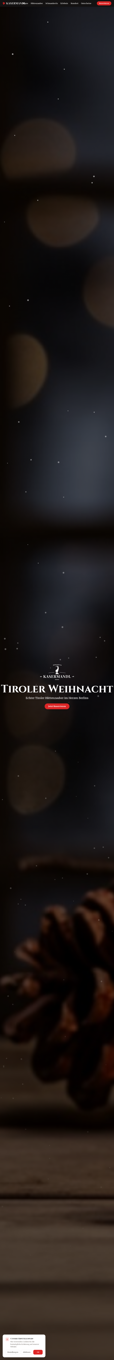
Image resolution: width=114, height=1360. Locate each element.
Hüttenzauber (37, 3)
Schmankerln (52, 3)
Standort (74, 3)
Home (25, 3)
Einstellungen (12, 1352)
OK (38, 1352)
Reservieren (104, 3)
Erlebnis (64, 3)
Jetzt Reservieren (57, 706)
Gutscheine (86, 3)
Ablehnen (27, 1352)
